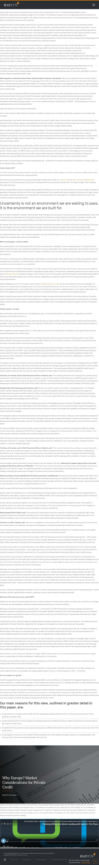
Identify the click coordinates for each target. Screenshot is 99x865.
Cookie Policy (85, 862)
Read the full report (9, 795)
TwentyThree (64, 859)
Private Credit (64, 180)
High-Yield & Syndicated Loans (83, 180)
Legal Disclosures (41, 859)
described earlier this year (50, 284)
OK (95, 861)
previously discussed (11, 274)
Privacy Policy (27, 859)
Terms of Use (14, 859)
